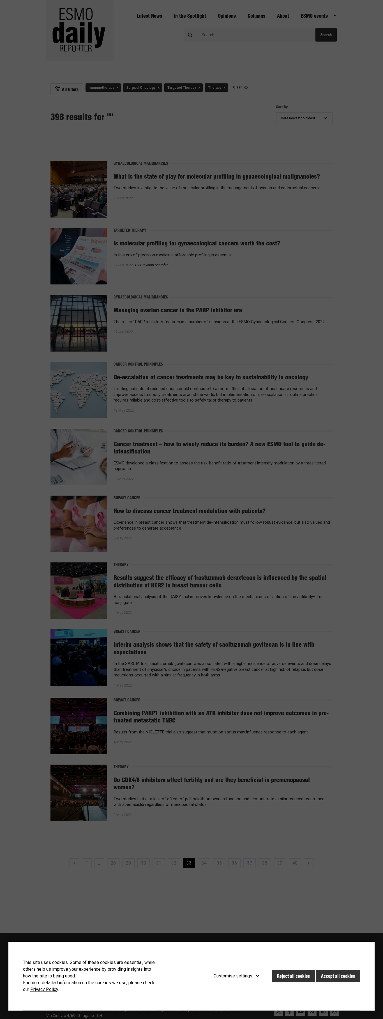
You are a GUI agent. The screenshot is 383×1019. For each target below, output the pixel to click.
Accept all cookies (338, 976)
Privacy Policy (44, 989)
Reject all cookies (293, 976)
